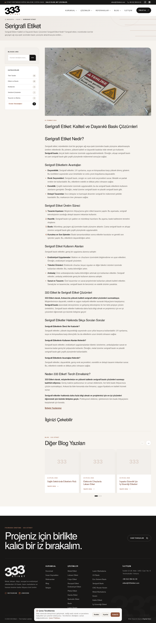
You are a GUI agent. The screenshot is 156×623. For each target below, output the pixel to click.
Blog (116, 10)
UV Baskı (96, 575)
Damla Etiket (72, 595)
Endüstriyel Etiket (74, 587)
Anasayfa (10, 19)
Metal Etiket (72, 571)
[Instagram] (145, 2)
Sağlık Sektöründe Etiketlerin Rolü (61, 481)
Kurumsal (70, 10)
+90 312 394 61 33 (135, 2)
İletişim (128, 10)
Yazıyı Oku (51, 486)
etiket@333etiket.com (118, 2)
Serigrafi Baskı (98, 583)
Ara (32, 57)
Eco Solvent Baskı (99, 579)
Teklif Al (142, 10)
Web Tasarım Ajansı (139, 619)
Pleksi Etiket (72, 591)
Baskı (70, 603)
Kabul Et (115, 614)
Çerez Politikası (54, 618)
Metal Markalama (99, 592)
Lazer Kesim (72, 608)
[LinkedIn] (149, 2)
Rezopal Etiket (73, 583)
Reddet (96, 614)
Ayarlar (105, 614)
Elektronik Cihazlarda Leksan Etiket (92, 483)
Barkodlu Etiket (73, 599)
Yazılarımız (57, 408)
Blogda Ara (13, 51)
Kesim (95, 596)
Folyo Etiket (72, 579)
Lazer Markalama (99, 571)
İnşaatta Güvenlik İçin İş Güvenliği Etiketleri (128, 483)
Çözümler (85, 10)
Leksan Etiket (73, 575)
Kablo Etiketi (97, 600)
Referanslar (102, 10)
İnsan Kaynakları (52, 575)
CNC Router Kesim (100, 588)
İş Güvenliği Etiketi (100, 604)
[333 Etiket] (12, 10)
